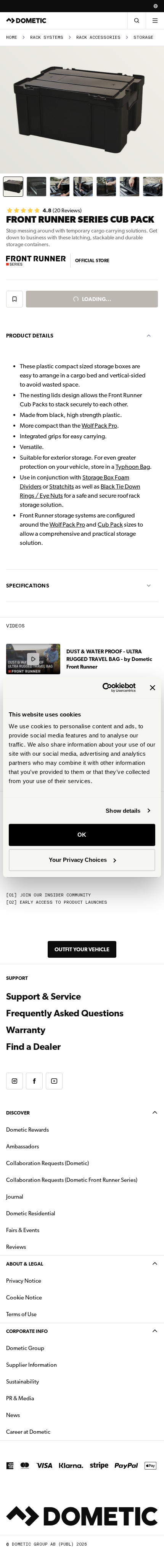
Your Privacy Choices (78, 860)
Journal (14, 1196)
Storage (143, 37)
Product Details (29, 336)
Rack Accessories (98, 37)
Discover (18, 1113)
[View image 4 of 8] (83, 187)
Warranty (25, 1030)
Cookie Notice (24, 1297)
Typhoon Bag (133, 466)
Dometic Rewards (27, 1129)
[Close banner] (152, 687)
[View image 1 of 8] (13, 187)
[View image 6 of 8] (129, 187)
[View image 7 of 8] (153, 187)
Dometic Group (49, 1348)
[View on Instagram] (14, 1081)
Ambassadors (22, 1146)
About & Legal (24, 1264)
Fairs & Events (22, 1230)
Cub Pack (110, 524)
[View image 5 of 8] (106, 187)
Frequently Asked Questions (65, 1013)
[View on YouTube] (54, 1081)
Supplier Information (31, 1364)
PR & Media (44, 1398)
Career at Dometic (52, 1431)
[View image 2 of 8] (36, 187)
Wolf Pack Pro (99, 425)
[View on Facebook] (34, 1081)
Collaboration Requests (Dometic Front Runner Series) (71, 1180)
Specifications (27, 586)
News (37, 1415)
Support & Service (43, 996)
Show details (123, 810)
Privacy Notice (23, 1280)
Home (11, 37)
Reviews (16, 1247)
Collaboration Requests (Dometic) (47, 1163)
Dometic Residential (54, 1213)
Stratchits (61, 486)
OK (81, 834)
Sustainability (22, 1381)
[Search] (136, 20)
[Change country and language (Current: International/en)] (155, 6)
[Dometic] (26, 20)
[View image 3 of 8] (60, 187)
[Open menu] (155, 20)
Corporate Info (27, 1331)
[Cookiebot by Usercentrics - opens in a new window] (103, 688)
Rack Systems (46, 37)
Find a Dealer (33, 1046)
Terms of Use (21, 1314)
